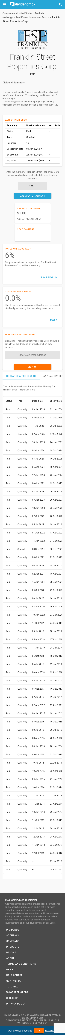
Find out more (51, 1030)
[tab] (21, 376)
